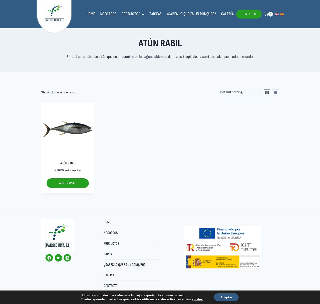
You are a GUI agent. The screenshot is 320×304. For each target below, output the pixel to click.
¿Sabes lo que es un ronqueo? (191, 14)
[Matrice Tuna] (54, 13)
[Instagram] (67, 258)
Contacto (249, 14)
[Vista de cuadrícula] (267, 92)
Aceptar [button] (226, 297)
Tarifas (155, 14)
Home (90, 14)
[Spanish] (282, 14)
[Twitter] (58, 258)
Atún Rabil (67, 163)
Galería (227, 14)
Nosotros (108, 14)
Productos (111, 244)
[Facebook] (49, 258)
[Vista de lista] (275, 92)
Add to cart (67, 183)
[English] (277, 14)
